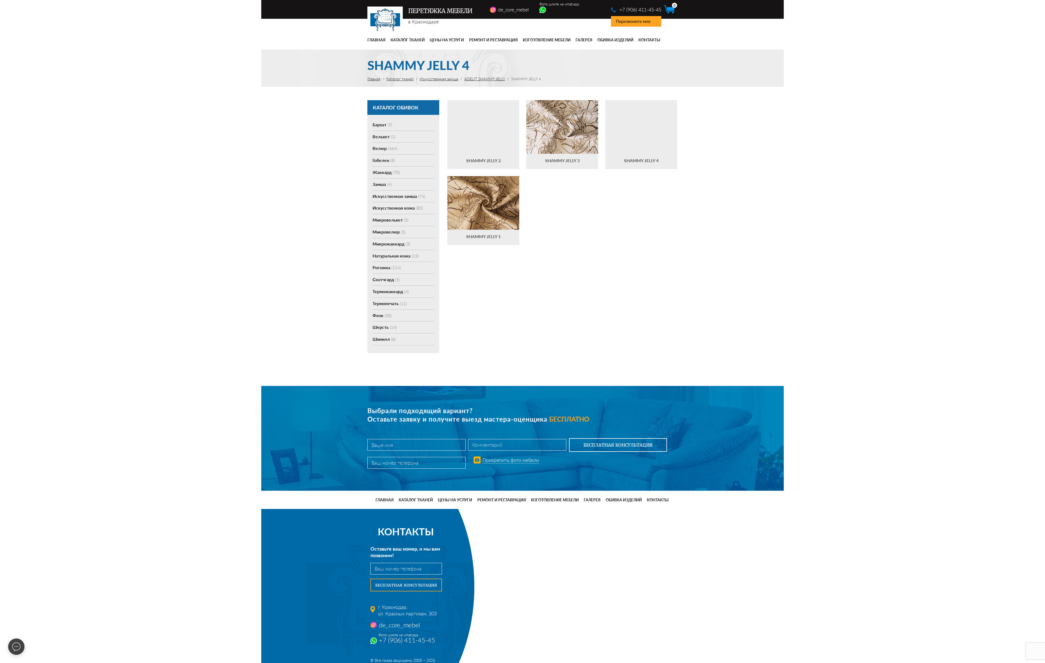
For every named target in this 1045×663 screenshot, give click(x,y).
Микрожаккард (391, 243)
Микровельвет (390, 219)
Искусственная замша (399, 196)
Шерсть (385, 327)
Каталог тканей (408, 40)
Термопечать (390, 303)
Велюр (385, 148)
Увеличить (483, 118)
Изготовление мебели (547, 40)
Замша (382, 184)
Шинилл (384, 339)
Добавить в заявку (483, 134)
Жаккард (386, 172)
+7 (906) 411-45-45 (640, 10)
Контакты (649, 40)
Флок (382, 315)
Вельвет (384, 136)
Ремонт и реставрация (493, 40)
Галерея (584, 40)
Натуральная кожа (396, 255)
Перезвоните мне (633, 21)
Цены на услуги (447, 40)
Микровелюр (389, 231)
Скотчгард (386, 279)
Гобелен (384, 160)
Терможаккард (391, 291)
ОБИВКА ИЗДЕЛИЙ (615, 40)
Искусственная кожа (398, 207)
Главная (376, 40)
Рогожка (387, 267)
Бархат (382, 124)
